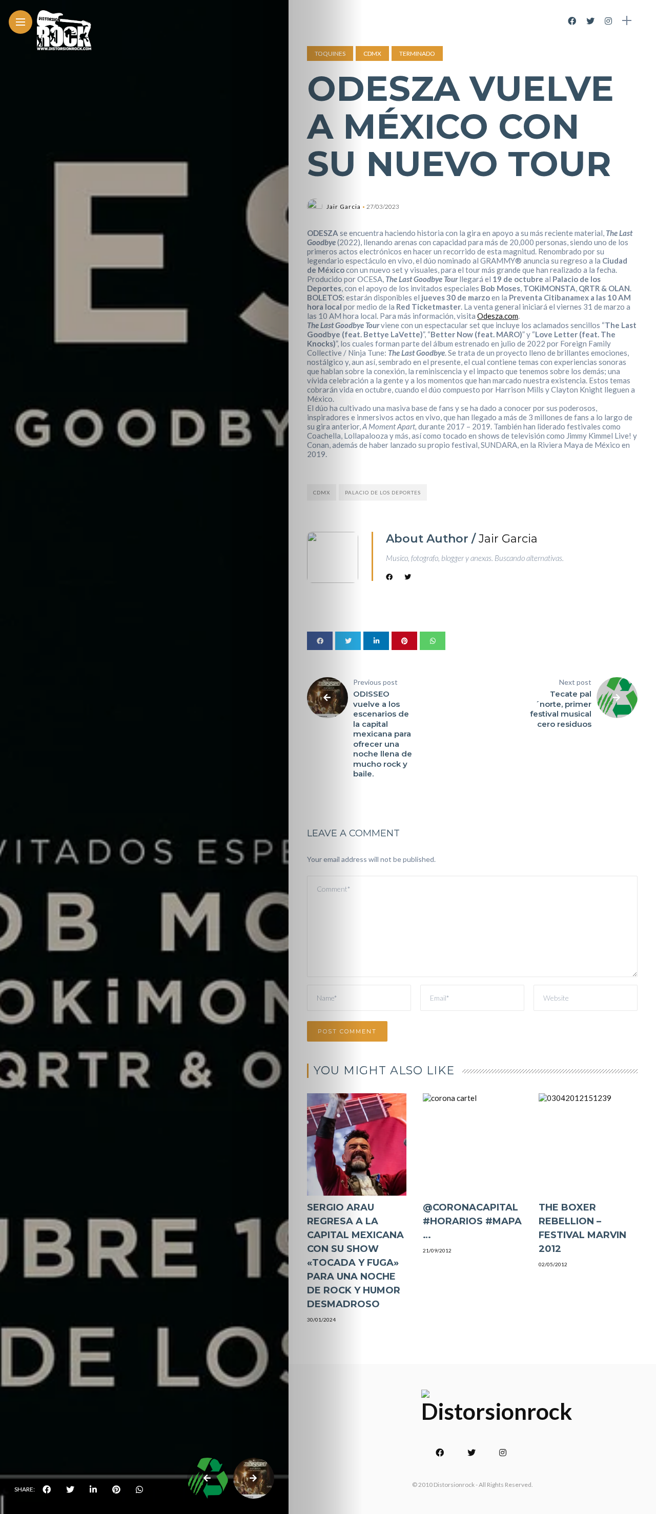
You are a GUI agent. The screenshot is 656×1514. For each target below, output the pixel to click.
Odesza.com (497, 315)
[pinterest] (116, 1489)
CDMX (372, 53)
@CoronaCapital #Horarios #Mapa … (472, 1221)
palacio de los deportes (383, 492)
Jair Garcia (343, 206)
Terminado (417, 53)
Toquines (330, 53)
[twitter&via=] (70, 1489)
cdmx (321, 492)
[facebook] (47, 1489)
